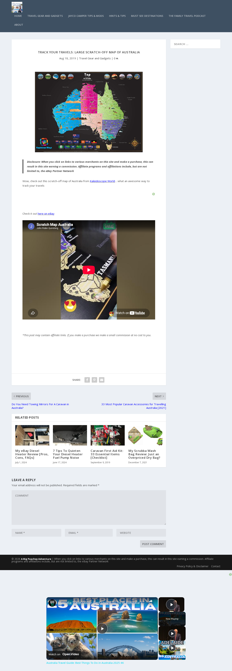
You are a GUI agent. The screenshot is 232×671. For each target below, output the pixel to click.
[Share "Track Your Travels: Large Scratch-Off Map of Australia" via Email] (101, 380)
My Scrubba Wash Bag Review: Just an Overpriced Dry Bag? (144, 454)
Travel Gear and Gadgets (45, 16)
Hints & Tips (117, 16)
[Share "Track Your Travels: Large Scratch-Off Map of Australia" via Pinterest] (94, 380)
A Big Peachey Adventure (36, 559)
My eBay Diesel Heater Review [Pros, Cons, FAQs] (32, 454)
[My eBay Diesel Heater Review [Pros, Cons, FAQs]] (32, 435)
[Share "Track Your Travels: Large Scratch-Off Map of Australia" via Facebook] (87, 380)
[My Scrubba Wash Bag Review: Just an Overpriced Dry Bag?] (145, 435)
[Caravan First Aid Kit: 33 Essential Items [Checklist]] (108, 435)
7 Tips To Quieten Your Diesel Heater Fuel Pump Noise (68, 454)
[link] (52, 603)
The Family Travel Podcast (187, 16)
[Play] (172, 633)
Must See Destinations (147, 16)
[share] (150, 601)
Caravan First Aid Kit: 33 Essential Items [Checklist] (107, 454)
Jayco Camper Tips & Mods (86, 16)
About (18, 24)
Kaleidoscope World (102, 181)
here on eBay (46, 213)
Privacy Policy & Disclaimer (192, 566)
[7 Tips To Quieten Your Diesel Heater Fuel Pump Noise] (70, 435)
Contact (215, 566)
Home (18, 16)
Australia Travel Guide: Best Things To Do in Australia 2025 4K (102, 602)
